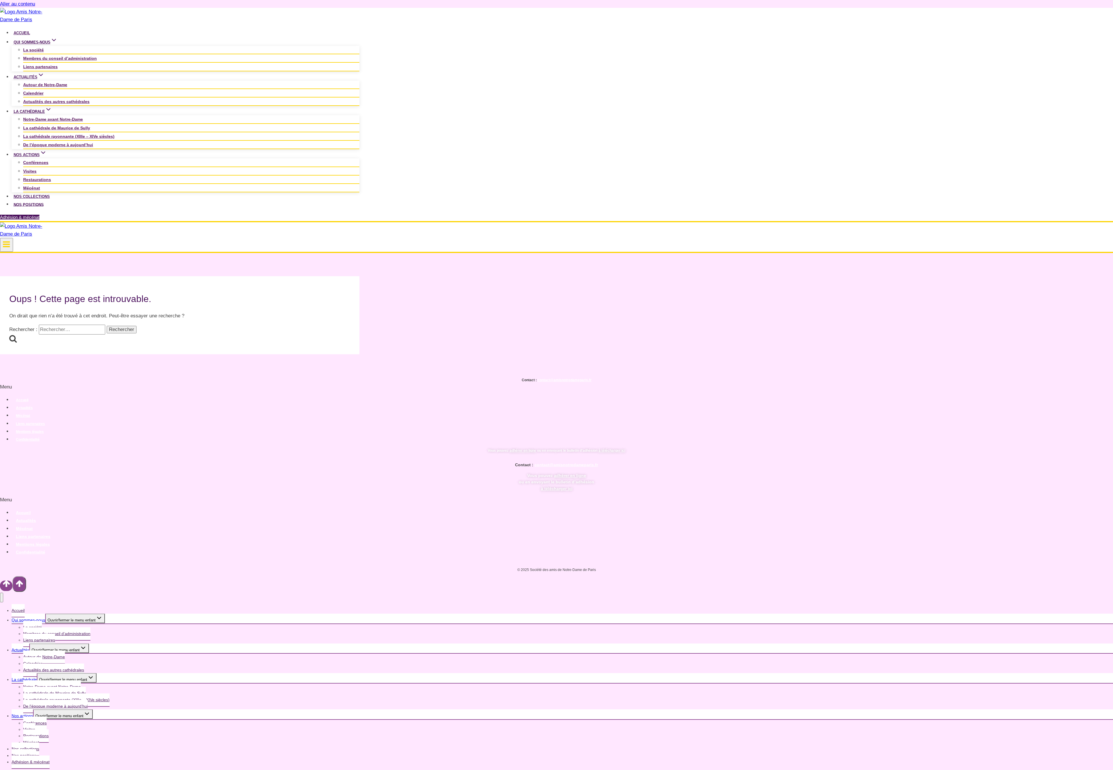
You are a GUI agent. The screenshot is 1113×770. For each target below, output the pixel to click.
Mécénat (31, 188)
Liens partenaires (40, 66)
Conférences (35, 162)
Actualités (24, 408)
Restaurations (37, 179)
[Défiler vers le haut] (6, 586)
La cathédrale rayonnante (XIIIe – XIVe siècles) (68, 136)
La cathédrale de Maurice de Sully (56, 128)
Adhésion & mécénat (19, 217)
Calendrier (33, 93)
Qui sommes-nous (28, 620)
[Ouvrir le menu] (6, 245)
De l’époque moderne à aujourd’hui (58, 144)
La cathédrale (24, 679)
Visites (30, 171)
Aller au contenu (17, 4)
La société (33, 50)
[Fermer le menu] (1, 597)
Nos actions (22, 715)
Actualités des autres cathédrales (56, 101)
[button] (556, 387)
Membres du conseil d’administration (60, 58)
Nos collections (32, 196)
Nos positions (29, 204)
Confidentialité (28, 440)
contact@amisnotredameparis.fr (565, 380)
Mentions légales (30, 432)
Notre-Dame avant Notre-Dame (53, 119)
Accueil (22, 33)
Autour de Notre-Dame (45, 84)
